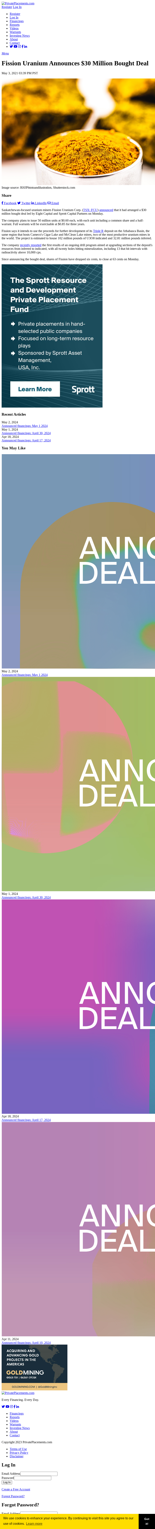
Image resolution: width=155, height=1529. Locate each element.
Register (7, 7)
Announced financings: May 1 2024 (25, 426)
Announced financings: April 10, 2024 (26, 1342)
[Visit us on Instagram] (19, 46)
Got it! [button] (146, 1521)
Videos (14, 28)
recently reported (30, 245)
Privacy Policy (19, 1452)
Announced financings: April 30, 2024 (26, 433)
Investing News (20, 35)
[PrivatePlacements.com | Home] (18, 3)
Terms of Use (18, 1449)
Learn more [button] (34, 1523)
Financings (17, 21)
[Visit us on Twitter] (11, 46)
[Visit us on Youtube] (15, 46)
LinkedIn (41, 203)
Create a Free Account (16, 1489)
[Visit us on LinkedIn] (25, 46)
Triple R (98, 231)
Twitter (25, 203)
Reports (15, 24)
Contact (15, 43)
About (14, 39)
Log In (17, 7)
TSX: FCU (90, 210)
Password (8, 1478)
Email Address (11, 1473)
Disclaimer (16, 1456)
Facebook (10, 203)
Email (55, 203)
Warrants (15, 32)
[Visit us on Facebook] (22, 46)
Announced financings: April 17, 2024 (26, 440)
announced (106, 210)
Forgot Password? (13, 1496)
